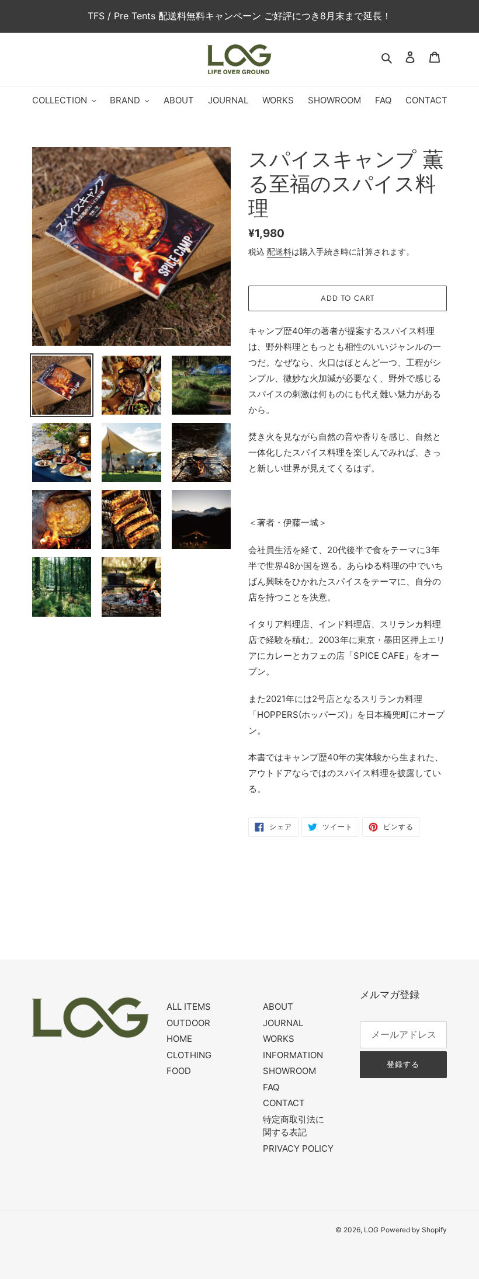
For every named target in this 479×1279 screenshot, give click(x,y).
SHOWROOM (289, 1070)
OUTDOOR (188, 1022)
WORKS (278, 1038)
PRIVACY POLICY (298, 1148)
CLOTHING (188, 1055)
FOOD (178, 1070)
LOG (371, 1229)
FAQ (271, 1087)
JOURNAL (283, 1022)
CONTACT (284, 1102)
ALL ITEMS (188, 1006)
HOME (179, 1038)
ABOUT (278, 1006)
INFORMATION (293, 1055)
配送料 (279, 251)
